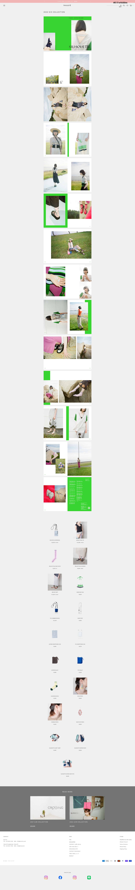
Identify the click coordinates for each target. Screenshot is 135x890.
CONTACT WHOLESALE (74, 851)
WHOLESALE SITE (73, 849)
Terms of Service (124, 844)
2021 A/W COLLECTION (39, 822)
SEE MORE (32, 826)
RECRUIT (71, 855)
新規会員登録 (72, 842)
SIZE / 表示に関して (73, 846)
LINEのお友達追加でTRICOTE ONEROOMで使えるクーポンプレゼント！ (68, 1)
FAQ (70, 839)
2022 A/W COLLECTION (79, 822)
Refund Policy (123, 846)
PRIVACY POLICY (124, 842)
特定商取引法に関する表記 (126, 839)
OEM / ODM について (74, 853)
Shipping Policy (123, 849)
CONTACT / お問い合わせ (75, 844)
